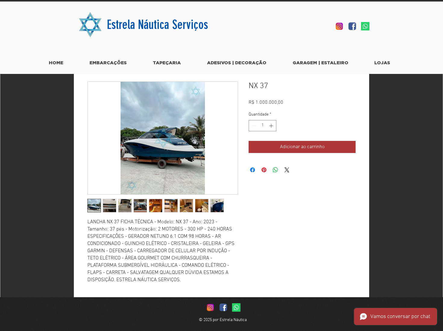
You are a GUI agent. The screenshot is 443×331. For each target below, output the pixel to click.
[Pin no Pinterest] (264, 169)
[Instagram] (339, 26)
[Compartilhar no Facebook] (252, 169)
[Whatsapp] (365, 26)
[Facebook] (352, 26)
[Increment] (271, 125)
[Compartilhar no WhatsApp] (275, 169)
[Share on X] (287, 169)
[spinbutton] (262, 125)
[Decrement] (253, 125)
